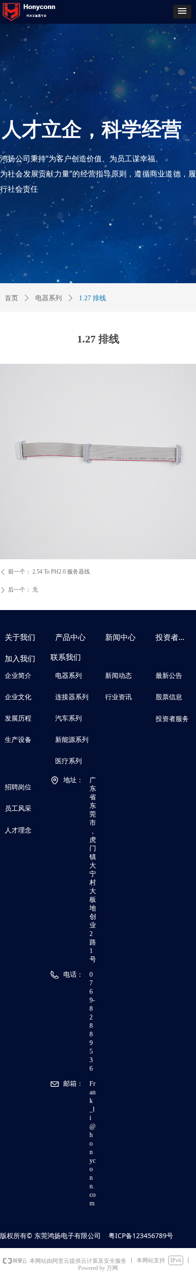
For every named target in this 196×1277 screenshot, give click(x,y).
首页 (11, 298)
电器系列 (48, 298)
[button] (182, 12)
